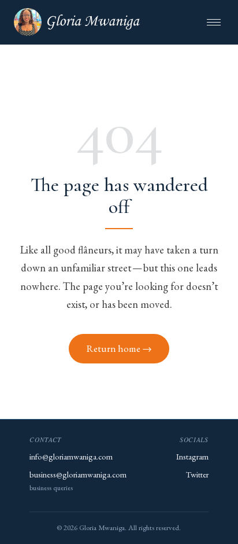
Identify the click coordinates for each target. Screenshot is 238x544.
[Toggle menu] (213, 22)
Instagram (192, 456)
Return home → (119, 348)
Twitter (197, 474)
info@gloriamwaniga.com (71, 456)
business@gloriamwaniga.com (78, 474)
